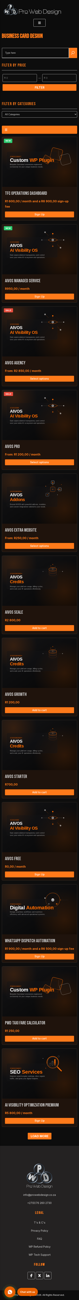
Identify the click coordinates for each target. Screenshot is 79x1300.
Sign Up (40, 214)
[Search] (73, 53)
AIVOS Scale (14, 612)
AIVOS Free (13, 859)
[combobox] (35, 53)
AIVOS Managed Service (22, 281)
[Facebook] (31, 1275)
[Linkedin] (47, 1275)
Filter (39, 87)
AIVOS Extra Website (21, 530)
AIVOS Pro (12, 446)
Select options (39, 378)
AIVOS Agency (15, 363)
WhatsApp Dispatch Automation (30, 941)
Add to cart (39, 628)
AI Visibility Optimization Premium (32, 1105)
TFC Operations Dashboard (26, 193)
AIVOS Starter (16, 776)
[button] (21, 1291)
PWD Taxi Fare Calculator (25, 1023)
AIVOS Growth (16, 694)
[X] (39, 1275)
